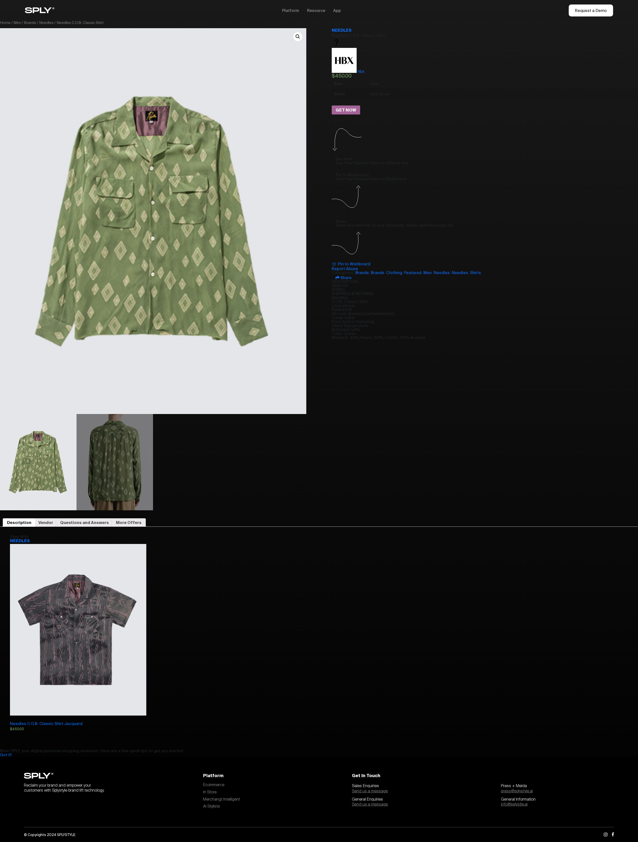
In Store (210, 792)
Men (17, 22)
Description (19, 522)
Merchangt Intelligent (221, 799)
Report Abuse (345, 268)
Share (345, 277)
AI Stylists (211, 806)
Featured (412, 272)
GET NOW (346, 110)
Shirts (475, 272)
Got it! (6, 754)
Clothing (394, 272)
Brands (30, 22)
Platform (290, 10)
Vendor (45, 522)
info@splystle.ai (514, 804)
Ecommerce (213, 784)
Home (5, 22)
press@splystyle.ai (517, 791)
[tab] (19, 522)
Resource (316, 10)
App (337, 10)
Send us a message (370, 791)
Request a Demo (591, 10)
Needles (46, 22)
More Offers (129, 522)
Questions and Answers (84, 522)
